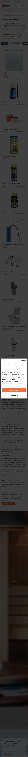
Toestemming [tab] (5, 364)
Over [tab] (23, 364)
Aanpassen (13, 395)
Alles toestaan (14, 390)
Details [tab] (14, 364)
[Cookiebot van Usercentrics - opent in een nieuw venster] (20, 361)
